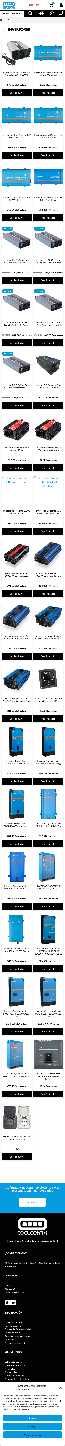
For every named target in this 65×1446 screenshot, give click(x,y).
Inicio (5, 20)
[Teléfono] (61, 13)
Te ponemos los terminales (17, 1336)
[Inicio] (41, 13)
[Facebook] (7, 1302)
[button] (60, 1387)
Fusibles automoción (14, 1375)
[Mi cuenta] (61, 5)
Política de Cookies (22, 1442)
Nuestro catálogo (13, 1326)
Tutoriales (9, 1339)
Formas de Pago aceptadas (18, 1329)
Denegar (32, 1426)
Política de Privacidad (39, 1442)
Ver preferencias (32, 1434)
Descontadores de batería (17, 1379)
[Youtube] (13, 1302)
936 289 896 (11, 1289)
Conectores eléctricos (15, 1365)
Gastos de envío (12, 1332)
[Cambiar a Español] (37, 5)
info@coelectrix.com (14, 1292)
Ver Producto (17, 92)
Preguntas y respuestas (16, 1343)
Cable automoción (13, 1362)
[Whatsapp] (52, 13)
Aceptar (33, 1418)
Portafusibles (11, 1372)
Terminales (10, 1369)
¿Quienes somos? (13, 1322)
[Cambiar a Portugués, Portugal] (31, 5)
